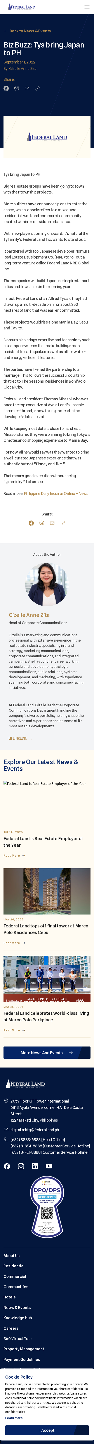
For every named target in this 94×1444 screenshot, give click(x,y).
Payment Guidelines (21, 1359)
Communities (15, 1286)
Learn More (14, 1418)
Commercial (14, 1276)
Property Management (23, 1349)
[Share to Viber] (16, 88)
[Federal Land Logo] (25, 1083)
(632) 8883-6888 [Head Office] (37, 1139)
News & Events (17, 1307)
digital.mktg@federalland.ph (34, 1129)
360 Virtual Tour (17, 1338)
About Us (11, 1255)
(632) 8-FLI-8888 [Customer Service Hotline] (49, 1152)
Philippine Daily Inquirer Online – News (56, 493)
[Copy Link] (37, 88)
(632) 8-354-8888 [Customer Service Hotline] (50, 1146)
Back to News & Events (30, 31)
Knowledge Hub (17, 1318)
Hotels (9, 1297)
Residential (13, 1266)
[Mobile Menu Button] (87, 7)
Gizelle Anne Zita (29, 615)
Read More (11, 855)
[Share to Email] (27, 88)
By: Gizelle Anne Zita (20, 68)
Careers (11, 1328)
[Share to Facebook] (6, 88)
